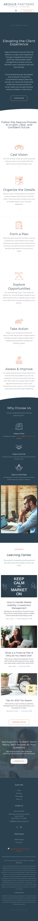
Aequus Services (19, 454)
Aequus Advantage (19, 475)
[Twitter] (20, 827)
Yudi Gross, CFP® (24, 666)
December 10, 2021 (12, 711)
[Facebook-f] (17, 827)
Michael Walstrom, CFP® (24, 618)
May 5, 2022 (12, 666)
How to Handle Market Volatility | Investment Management (19, 605)
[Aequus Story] (19, 426)
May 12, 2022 (10, 618)
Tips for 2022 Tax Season (19, 700)
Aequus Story (19, 434)
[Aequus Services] (19, 447)
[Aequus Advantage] (19, 467)
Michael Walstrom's (29, 436)
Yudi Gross (19, 436)
